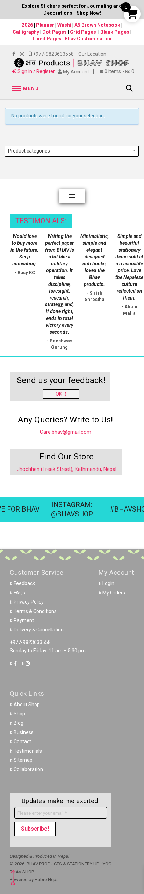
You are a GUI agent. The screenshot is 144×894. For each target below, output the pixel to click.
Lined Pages (48, 38)
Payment (24, 620)
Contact (22, 741)
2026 (27, 25)
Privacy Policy (29, 602)
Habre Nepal (47, 879)
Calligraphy (26, 32)
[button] (24, 88)
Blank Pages (114, 32)
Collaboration (28, 769)
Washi (64, 25)
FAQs (19, 593)
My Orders (113, 593)
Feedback (24, 583)
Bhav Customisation (88, 38)
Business (24, 732)
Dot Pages (54, 32)
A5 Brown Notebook (97, 25)
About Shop (27, 704)
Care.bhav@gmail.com (65, 432)
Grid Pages (83, 32)
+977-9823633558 (30, 642)
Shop (19, 713)
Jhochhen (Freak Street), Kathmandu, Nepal (66, 469)
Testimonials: (40, 221)
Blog (18, 723)
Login (108, 583)
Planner (45, 25)
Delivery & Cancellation (39, 629)
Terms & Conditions (35, 611)
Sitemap (23, 760)
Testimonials (28, 751)
